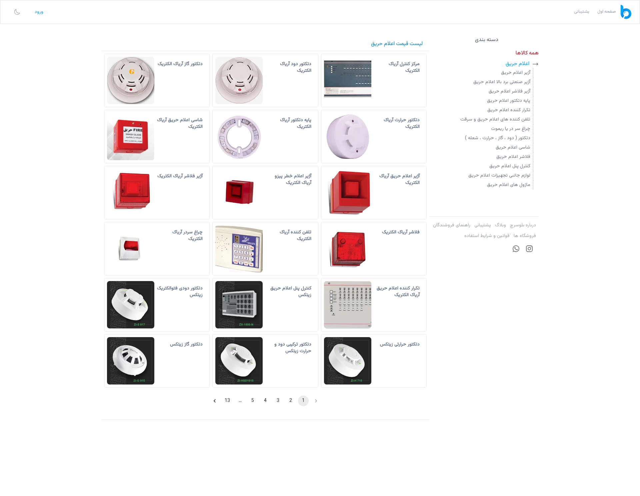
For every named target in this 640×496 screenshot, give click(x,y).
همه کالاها (527, 53)
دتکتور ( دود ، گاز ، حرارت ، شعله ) (497, 138)
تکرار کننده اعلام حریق (508, 110)
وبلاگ (500, 225)
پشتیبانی (482, 225)
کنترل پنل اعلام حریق (509, 166)
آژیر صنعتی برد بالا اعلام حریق (501, 82)
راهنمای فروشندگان (451, 225)
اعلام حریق (517, 64)
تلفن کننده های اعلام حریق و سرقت (495, 119)
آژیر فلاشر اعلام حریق (509, 91)
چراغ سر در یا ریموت (510, 129)
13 (227, 401)
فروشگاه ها (525, 236)
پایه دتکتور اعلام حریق (508, 100)
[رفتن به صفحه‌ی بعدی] (214, 401)
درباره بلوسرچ (523, 225)
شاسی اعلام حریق (513, 147)
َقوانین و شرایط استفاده (487, 236)
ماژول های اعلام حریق (508, 185)
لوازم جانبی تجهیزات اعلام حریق (499, 175)
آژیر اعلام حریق (515, 72)
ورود (39, 12)
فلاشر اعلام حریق (513, 157)
